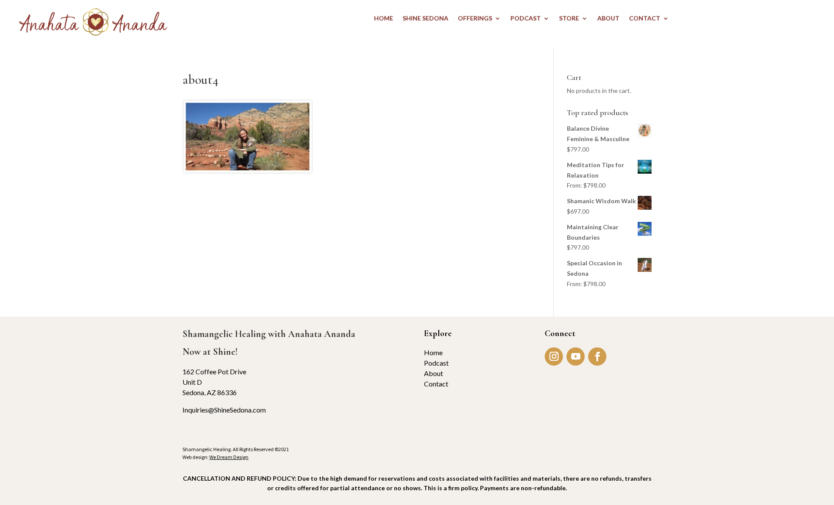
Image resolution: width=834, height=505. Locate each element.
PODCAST (525, 18)
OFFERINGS (475, 18)
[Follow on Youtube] (575, 356)
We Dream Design (228, 457)
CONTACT (644, 18)
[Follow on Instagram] (554, 356)
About (433, 373)
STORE (569, 18)
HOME (383, 18)
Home (433, 352)
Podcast (436, 363)
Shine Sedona (425, 18)
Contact (436, 384)
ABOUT (608, 18)
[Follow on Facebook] (597, 356)
